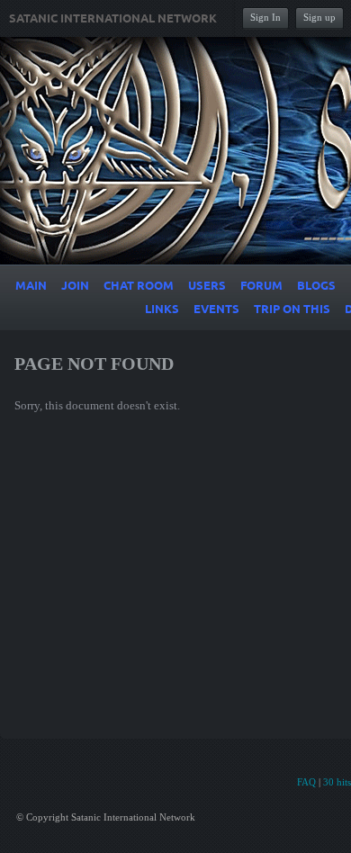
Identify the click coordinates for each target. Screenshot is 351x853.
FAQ (306, 782)
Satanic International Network (113, 19)
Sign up (319, 17)
